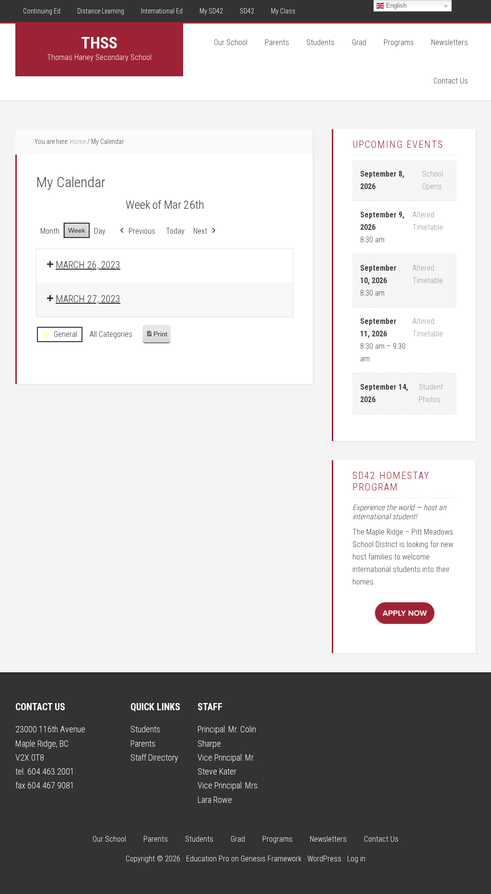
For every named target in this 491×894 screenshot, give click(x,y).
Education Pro (207, 858)
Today (175, 231)
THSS (99, 42)
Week (76, 230)
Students (145, 729)
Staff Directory (154, 757)
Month (49, 231)
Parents (142, 744)
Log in (356, 858)
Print (156, 336)
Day (99, 231)
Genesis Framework (271, 858)
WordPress (324, 858)
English (395, 5)
